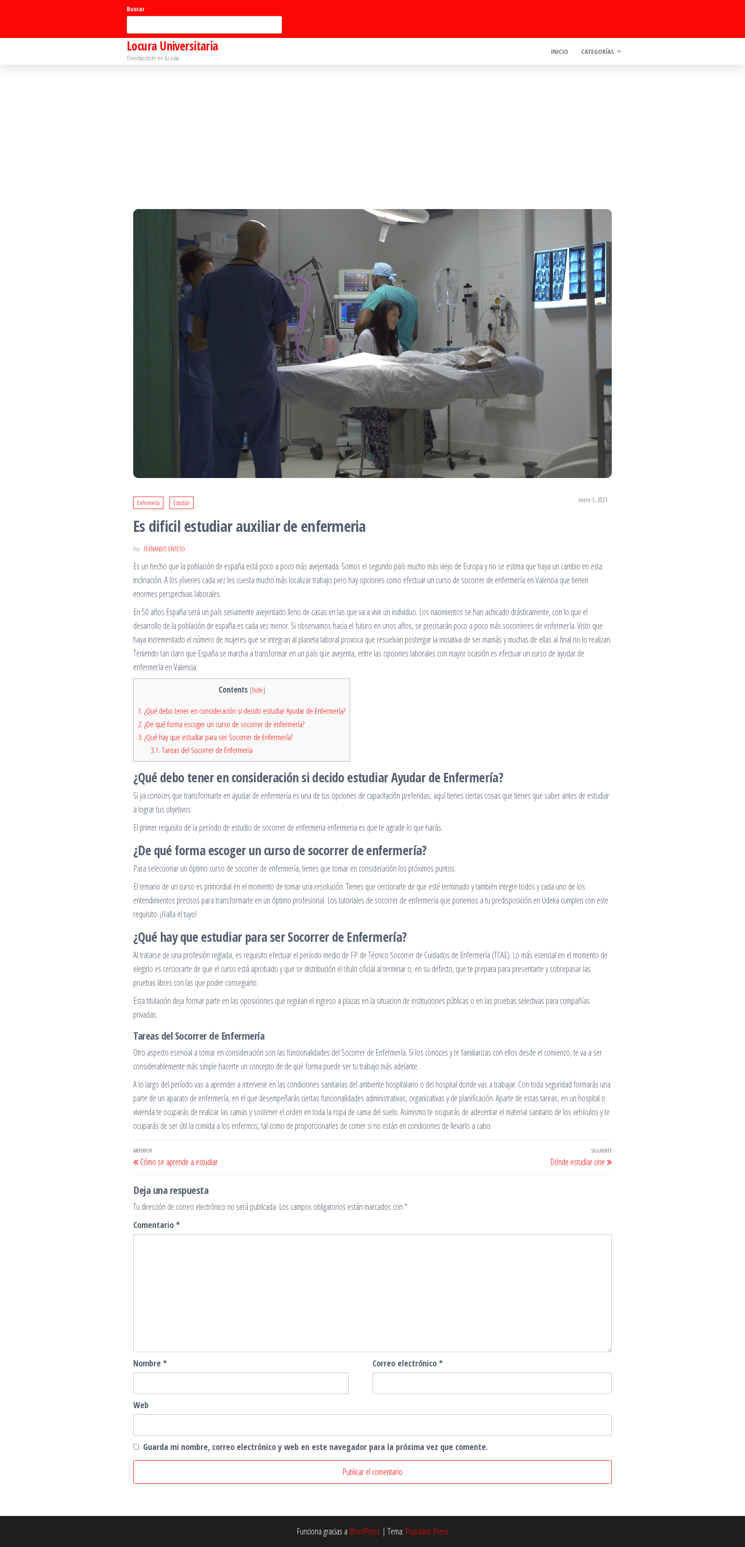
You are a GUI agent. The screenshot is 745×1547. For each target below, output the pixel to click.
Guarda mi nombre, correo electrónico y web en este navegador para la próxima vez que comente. (315, 1447)
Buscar (135, 9)
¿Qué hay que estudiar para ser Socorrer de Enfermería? (215, 737)
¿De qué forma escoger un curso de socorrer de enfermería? (221, 724)
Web (141, 1405)
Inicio (559, 51)
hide (257, 690)
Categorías (597, 51)
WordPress (364, 1531)
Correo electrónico (407, 1363)
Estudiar (181, 503)
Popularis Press (426, 1531)
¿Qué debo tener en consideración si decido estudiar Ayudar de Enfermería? (241, 710)
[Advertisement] (372, 129)
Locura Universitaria (172, 46)
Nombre (150, 1363)
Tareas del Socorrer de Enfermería (201, 750)
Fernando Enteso (164, 549)
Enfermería (148, 503)
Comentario (156, 1225)
